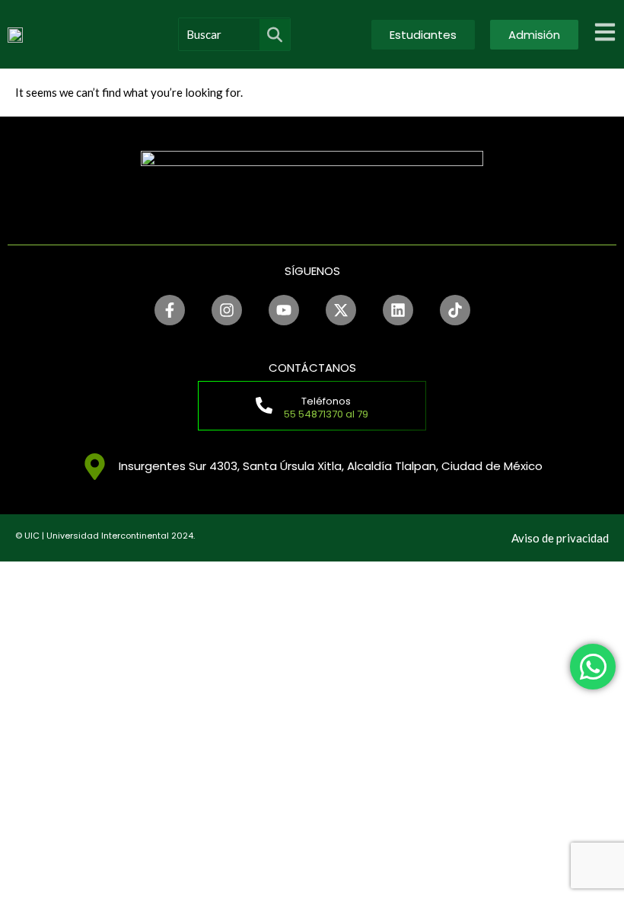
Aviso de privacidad (560, 538)
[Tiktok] (455, 310)
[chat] (593, 666)
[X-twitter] (341, 310)
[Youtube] (284, 310)
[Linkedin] (398, 310)
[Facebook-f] (169, 310)
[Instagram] (227, 310)
